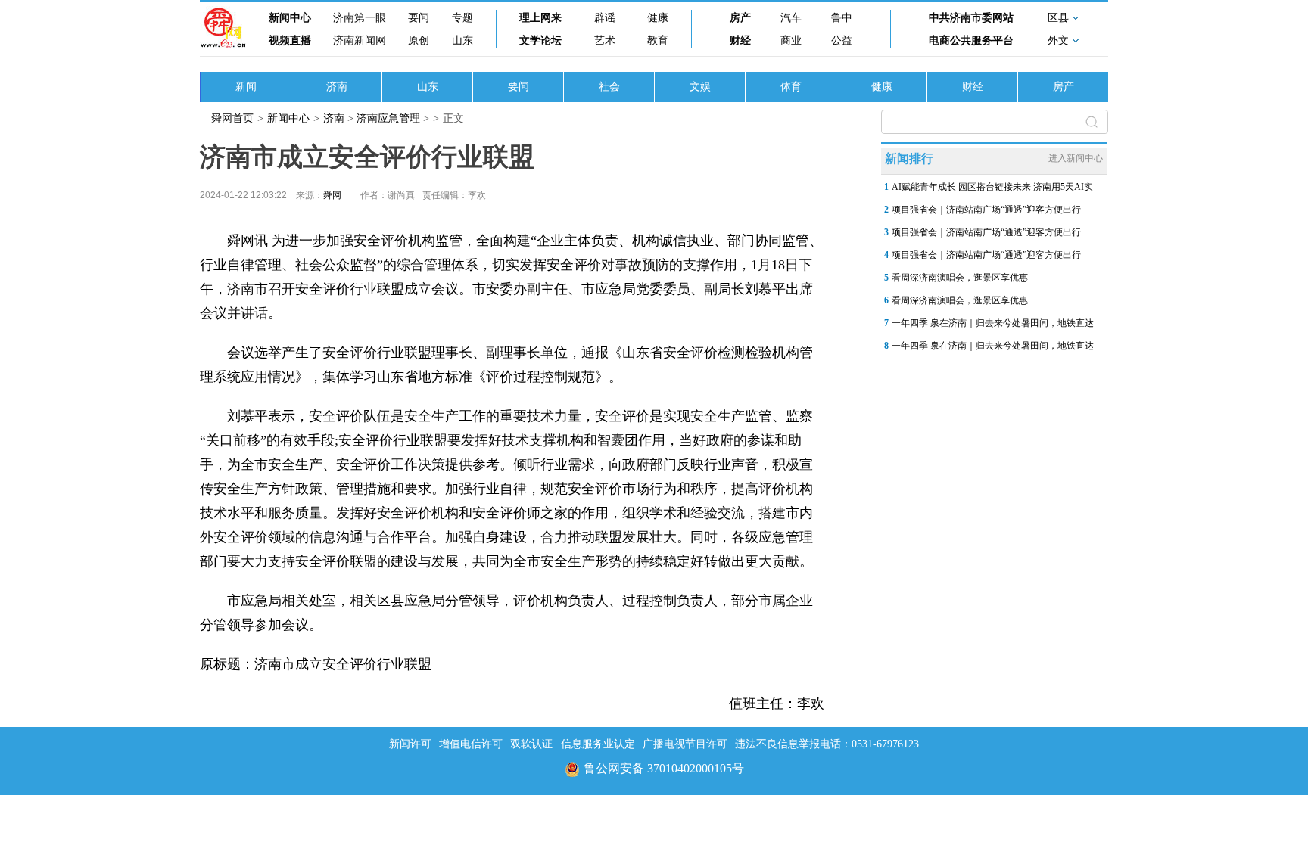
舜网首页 (232, 118)
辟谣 (604, 17)
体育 (791, 86)
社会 (609, 86)
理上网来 (540, 17)
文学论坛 (540, 40)
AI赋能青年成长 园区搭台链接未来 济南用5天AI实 (992, 187)
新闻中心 (290, 17)
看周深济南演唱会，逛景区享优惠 (960, 277)
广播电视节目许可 (685, 744)
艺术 (604, 40)
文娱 (700, 86)
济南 (336, 86)
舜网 (332, 195)
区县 (1058, 17)
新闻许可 (410, 744)
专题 (462, 17)
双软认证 (531, 744)
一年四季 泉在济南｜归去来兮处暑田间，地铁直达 (993, 323)
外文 (1058, 40)
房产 (740, 17)
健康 (657, 17)
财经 (740, 40)
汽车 (791, 17)
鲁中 (841, 17)
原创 (418, 40)
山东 (462, 40)
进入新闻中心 (1075, 158)
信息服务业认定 (598, 744)
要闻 (418, 17)
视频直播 (290, 40)
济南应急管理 (388, 118)
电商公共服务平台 (971, 40)
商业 (791, 40)
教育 (657, 40)
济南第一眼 (359, 17)
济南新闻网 (359, 40)
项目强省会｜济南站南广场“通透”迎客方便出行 (986, 209)
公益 (841, 40)
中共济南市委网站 (971, 17)
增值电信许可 (471, 744)
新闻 (246, 86)
